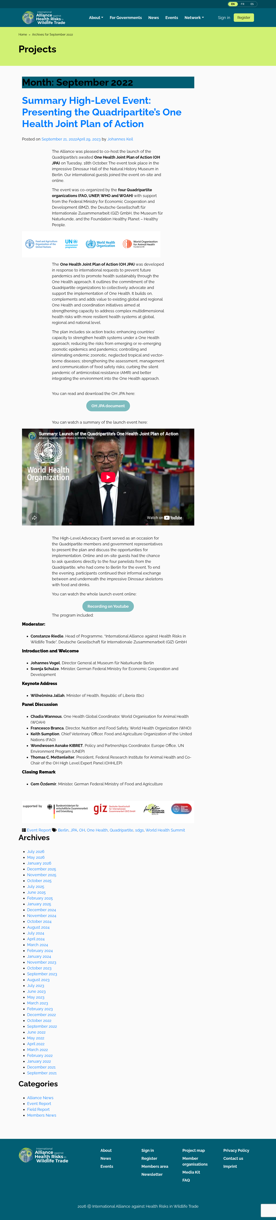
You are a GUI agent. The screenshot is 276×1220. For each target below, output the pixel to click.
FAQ (186, 1180)
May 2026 (36, 857)
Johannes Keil (120, 139)
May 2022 (35, 1038)
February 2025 (40, 898)
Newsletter (152, 1174)
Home (23, 34)
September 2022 (42, 1026)
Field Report (38, 1109)
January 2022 (39, 1061)
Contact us (233, 1158)
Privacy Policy (236, 1150)
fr (242, 4)
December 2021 (41, 1067)
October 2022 (39, 1020)
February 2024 (40, 950)
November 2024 (41, 915)
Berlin (63, 830)
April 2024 (36, 939)
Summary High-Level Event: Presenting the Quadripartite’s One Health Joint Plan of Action (102, 112)
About (94, 17)
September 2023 (42, 974)
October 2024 (39, 921)
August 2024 (38, 927)
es (252, 4)
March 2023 (37, 1003)
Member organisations (195, 1161)
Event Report (39, 830)
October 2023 (39, 968)
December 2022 (41, 1014)
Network (193, 17)
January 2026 (39, 863)
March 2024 (37, 944)
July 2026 (35, 851)
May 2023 (35, 997)
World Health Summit (165, 830)
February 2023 (40, 1009)
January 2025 (39, 904)
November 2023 (41, 962)
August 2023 (38, 979)
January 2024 (39, 956)
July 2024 (35, 933)
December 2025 (41, 869)
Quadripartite (121, 830)
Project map (193, 1150)
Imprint (230, 1166)
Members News (41, 1115)
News (153, 17)
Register (243, 18)
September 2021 (42, 1073)
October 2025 (39, 880)
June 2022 (36, 1032)
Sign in (224, 17)
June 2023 (36, 991)
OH (82, 830)
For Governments (126, 17)
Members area (154, 1166)
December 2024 (41, 910)
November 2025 (41, 875)
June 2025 (36, 892)
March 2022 (37, 1049)
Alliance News (40, 1097)
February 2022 (40, 1055)
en (233, 4)
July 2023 (35, 985)
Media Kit (191, 1172)
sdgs (139, 830)
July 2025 (35, 886)
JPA (74, 830)
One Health (97, 830)
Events (171, 17)
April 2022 (35, 1044)
